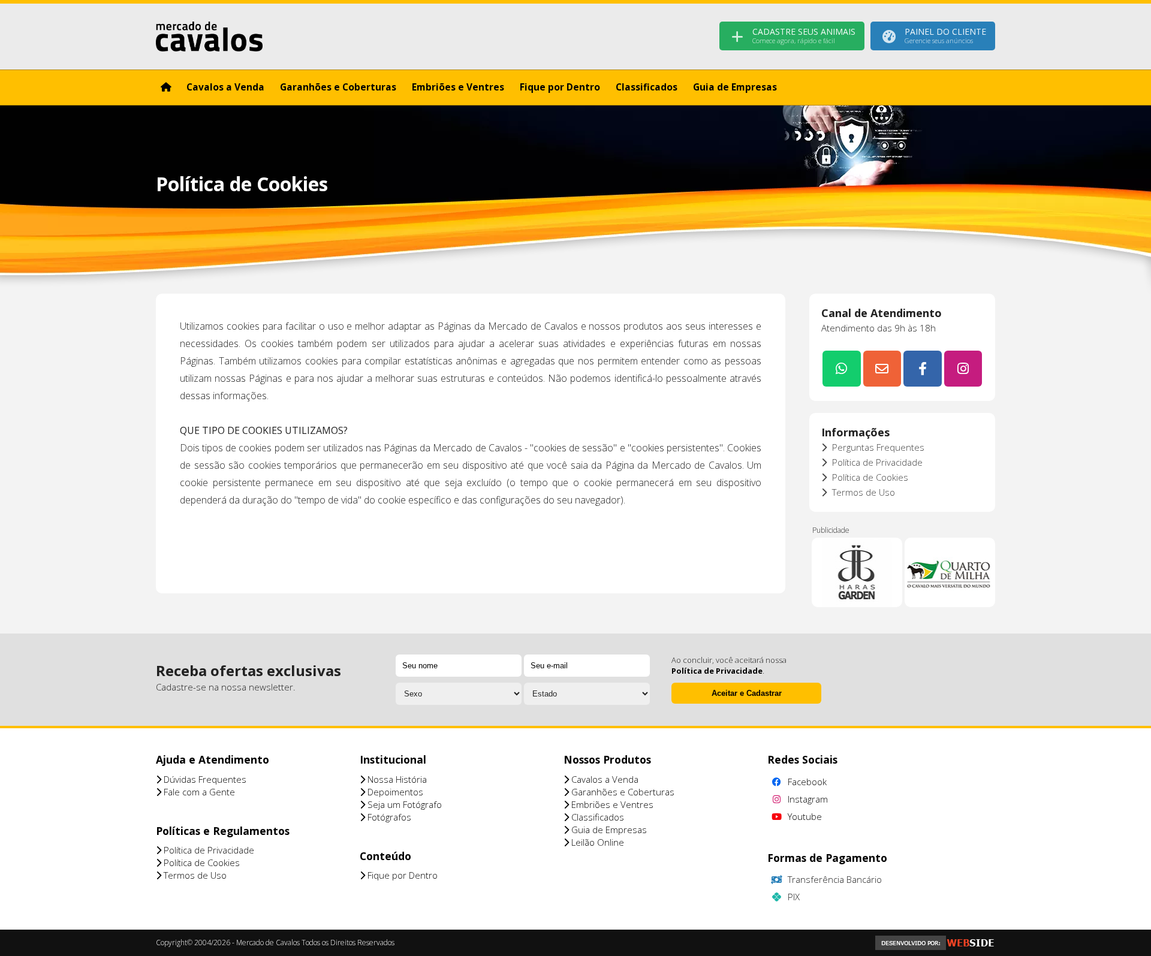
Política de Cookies (869, 477)
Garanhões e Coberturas (338, 87)
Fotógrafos (388, 817)
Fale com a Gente (198, 792)
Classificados (646, 87)
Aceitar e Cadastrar (747, 693)
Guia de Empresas (735, 87)
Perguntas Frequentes (877, 447)
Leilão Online (596, 842)
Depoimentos (394, 792)
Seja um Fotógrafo (403, 804)
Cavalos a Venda (225, 87)
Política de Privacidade (876, 462)
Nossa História (396, 779)
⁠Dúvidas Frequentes (203, 779)
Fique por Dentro (560, 87)
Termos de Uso (862, 492)
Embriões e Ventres (458, 87)
